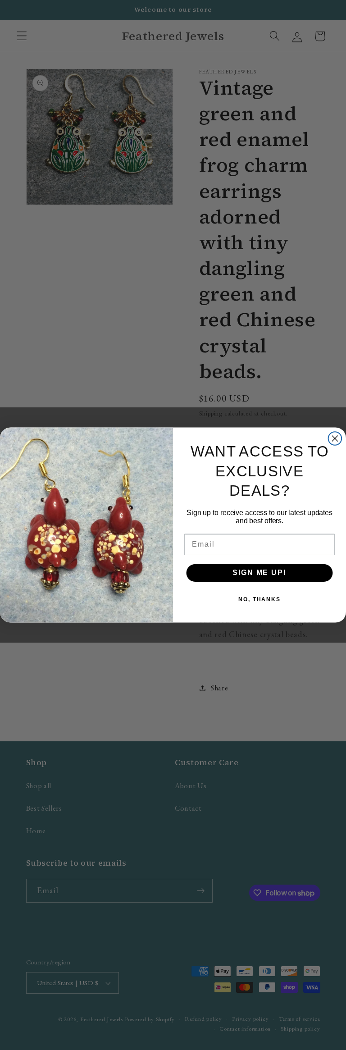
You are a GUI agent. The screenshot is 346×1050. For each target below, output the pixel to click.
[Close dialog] (335, 438)
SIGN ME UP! (259, 573)
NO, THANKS (259, 600)
